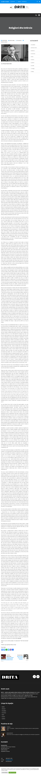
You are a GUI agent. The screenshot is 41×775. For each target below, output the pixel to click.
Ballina (3, 707)
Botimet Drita (34, 47)
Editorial (32, 50)
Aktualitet (33, 44)
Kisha (32, 56)
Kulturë (2, 42)
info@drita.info (9, 759)
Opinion (32, 62)
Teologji (32, 68)
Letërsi (5, 42)
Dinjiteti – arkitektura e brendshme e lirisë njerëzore (22, 1)
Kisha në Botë (10, 733)
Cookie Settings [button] (4, 772)
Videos (32, 71)
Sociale (32, 65)
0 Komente (19, 40)
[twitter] (39, 1)
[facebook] (34, 676)
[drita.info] (20, 7)
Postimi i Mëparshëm (7, 657)
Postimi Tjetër (20, 657)
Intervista (33, 53)
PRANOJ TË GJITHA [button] (12, 772)
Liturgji (8, 727)
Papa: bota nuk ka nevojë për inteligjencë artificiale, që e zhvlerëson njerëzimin (23, 734)
